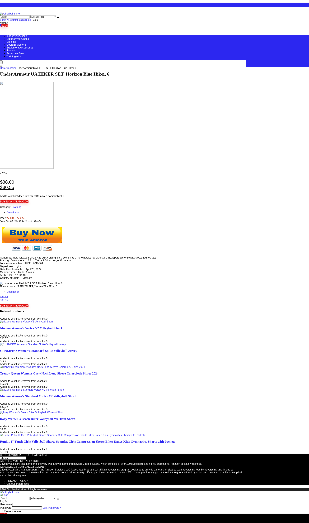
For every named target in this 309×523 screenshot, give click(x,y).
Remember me (12, 511)
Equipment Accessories (19, 47)
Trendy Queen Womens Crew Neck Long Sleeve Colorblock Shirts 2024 (49, 373)
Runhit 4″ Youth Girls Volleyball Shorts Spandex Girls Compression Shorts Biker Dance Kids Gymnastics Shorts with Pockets (87, 441)
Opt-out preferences (17, 483)
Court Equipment (16, 44)
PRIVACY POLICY (17, 481)
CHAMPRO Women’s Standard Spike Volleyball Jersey (38, 350)
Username (6, 504)
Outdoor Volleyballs (17, 39)
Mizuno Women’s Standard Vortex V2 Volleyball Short (38, 396)
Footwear (11, 50)
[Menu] (1, 62)
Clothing (11, 41)
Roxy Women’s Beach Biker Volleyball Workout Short (37, 419)
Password (5, 507)
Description (12, 212)
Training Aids (13, 56)
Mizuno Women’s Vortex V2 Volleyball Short (31, 328)
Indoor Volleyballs (16, 36)
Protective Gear (15, 53)
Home (3, 68)
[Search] (58, 17)
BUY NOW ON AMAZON (14, 201)
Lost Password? (51, 507)
